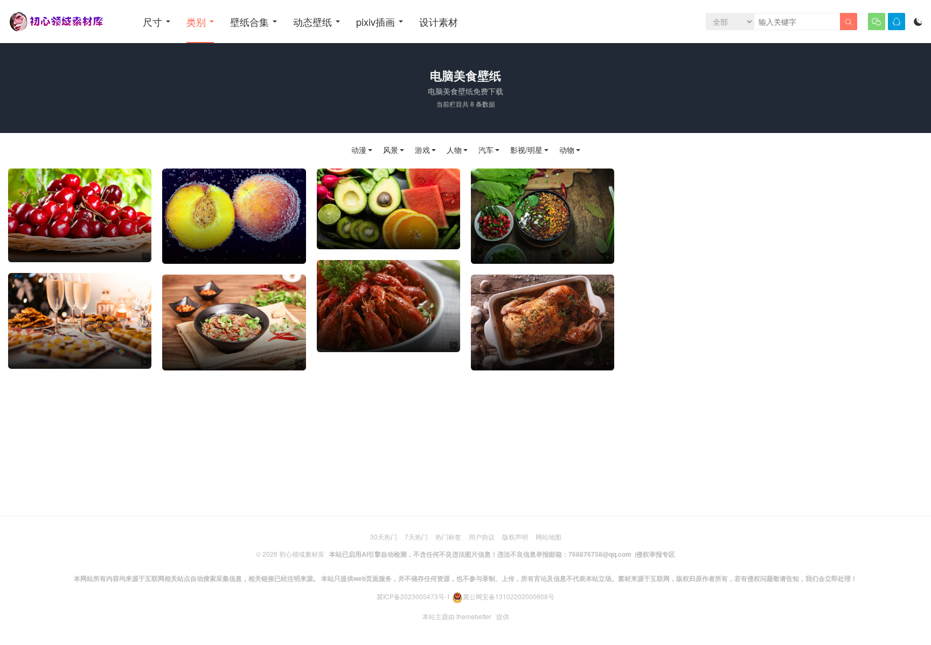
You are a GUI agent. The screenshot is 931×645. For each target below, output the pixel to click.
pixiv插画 (375, 22)
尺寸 (152, 22)
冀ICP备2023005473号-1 (413, 596)
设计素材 (438, 22)
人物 (454, 150)
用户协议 (482, 536)
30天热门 (383, 536)
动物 (566, 150)
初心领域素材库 (301, 553)
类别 (196, 22)
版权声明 (515, 536)
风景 (390, 150)
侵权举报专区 (655, 554)
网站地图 (548, 536)
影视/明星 (526, 150)
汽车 (486, 150)
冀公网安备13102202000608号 (508, 596)
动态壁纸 (312, 22)
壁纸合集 (249, 22)
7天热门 (416, 536)
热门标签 (448, 536)
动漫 (358, 150)
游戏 (422, 150)
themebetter (473, 616)
